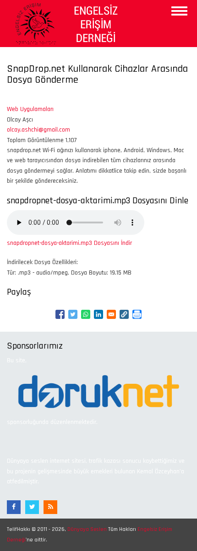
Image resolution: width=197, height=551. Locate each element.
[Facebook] (14, 507)
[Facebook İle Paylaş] (60, 314)
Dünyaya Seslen (87, 529)
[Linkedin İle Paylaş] (98, 314)
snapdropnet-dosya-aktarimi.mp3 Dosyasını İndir (69, 243)
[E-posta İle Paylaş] (111, 314)
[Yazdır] (137, 314)
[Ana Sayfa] (65, 23)
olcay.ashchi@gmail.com (38, 130)
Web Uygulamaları (30, 109)
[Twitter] (32, 507)
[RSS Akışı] (50, 507)
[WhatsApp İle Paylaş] (85, 314)
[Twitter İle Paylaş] (72, 314)
